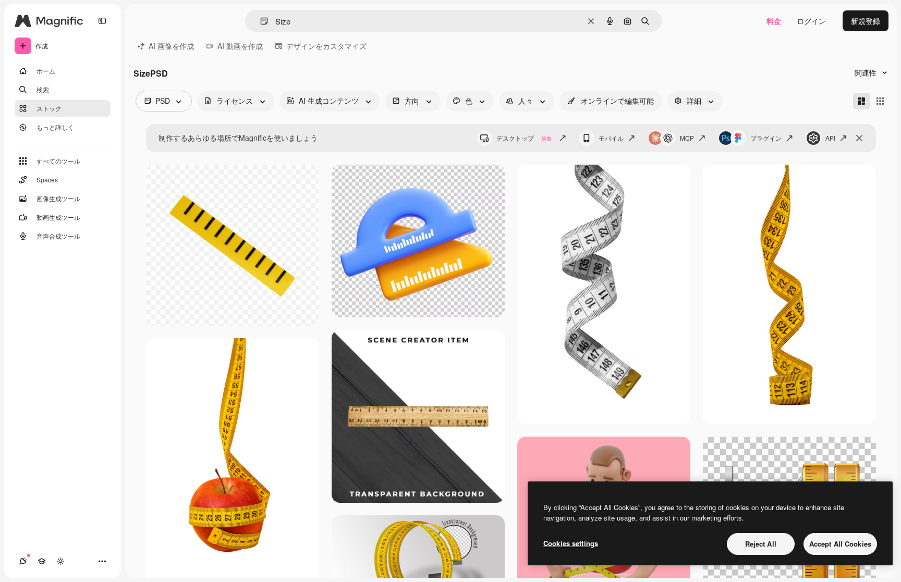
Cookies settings (570, 543)
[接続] (23, 561)
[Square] (880, 101)
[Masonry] (861, 101)
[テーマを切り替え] (60, 561)
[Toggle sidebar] (102, 21)
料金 (773, 21)
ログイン (811, 21)
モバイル (611, 137)
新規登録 (865, 21)
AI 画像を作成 (171, 46)
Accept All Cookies (840, 544)
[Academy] (41, 561)
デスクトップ (524, 137)
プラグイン (766, 137)
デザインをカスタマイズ (326, 46)
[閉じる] (859, 138)
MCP (687, 137)
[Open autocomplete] (260, 21)
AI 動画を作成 (240, 46)
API (830, 137)
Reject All (760, 544)
